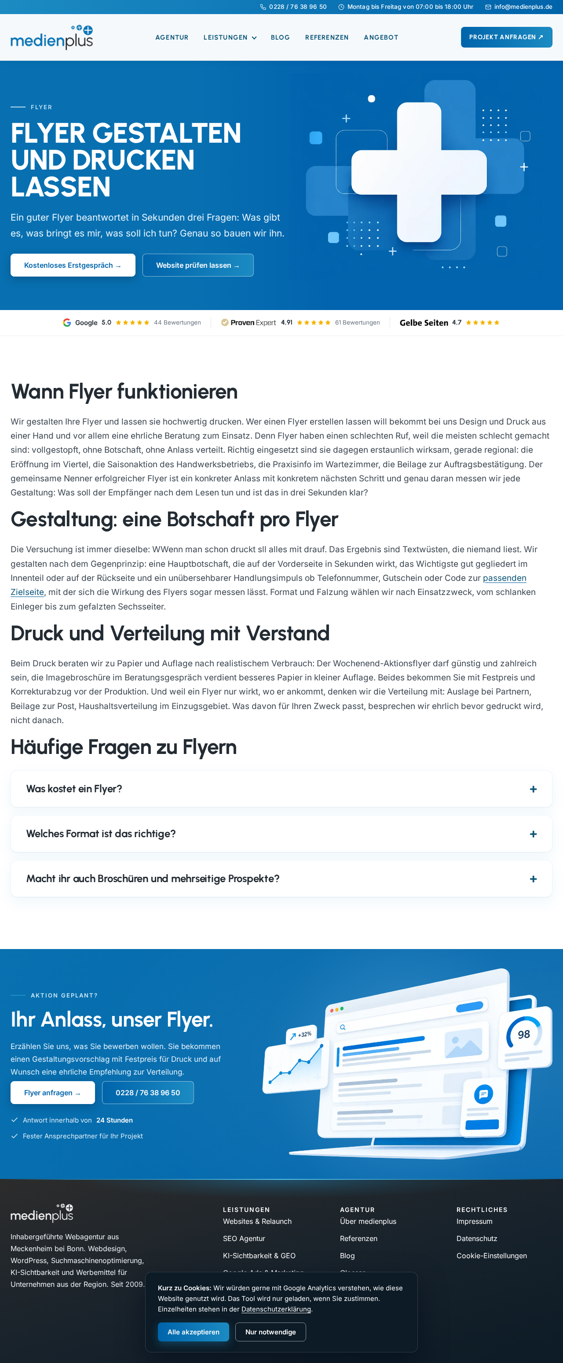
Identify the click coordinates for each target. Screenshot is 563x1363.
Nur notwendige (270, 1332)
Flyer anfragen (48, 1092)
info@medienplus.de (523, 7)
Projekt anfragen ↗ (506, 37)
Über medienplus (368, 1221)
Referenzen (327, 37)
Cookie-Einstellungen (492, 1255)
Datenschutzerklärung (276, 1309)
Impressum (475, 1221)
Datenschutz (477, 1238)
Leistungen (227, 37)
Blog (281, 37)
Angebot (381, 37)
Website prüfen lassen (193, 265)
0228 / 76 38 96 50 (297, 7)
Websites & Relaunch (257, 1221)
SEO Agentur (244, 1238)
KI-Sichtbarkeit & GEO (259, 1255)
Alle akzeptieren (193, 1332)
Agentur (172, 37)
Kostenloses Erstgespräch (68, 265)
